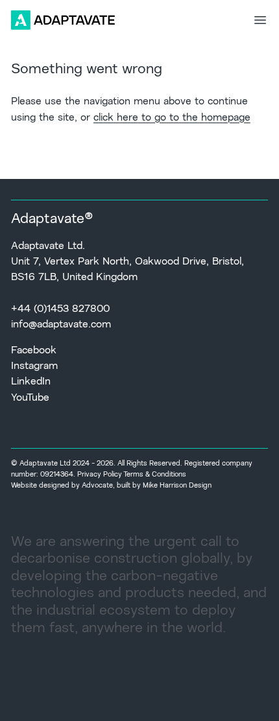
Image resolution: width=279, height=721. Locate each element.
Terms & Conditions (154, 475)
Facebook (33, 351)
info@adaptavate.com (61, 325)
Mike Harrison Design (177, 486)
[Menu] (260, 20)
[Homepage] (63, 20)
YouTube (30, 398)
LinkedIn (31, 382)
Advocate (97, 486)
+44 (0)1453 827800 (60, 309)
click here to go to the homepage (171, 118)
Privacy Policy (99, 475)
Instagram (34, 366)
